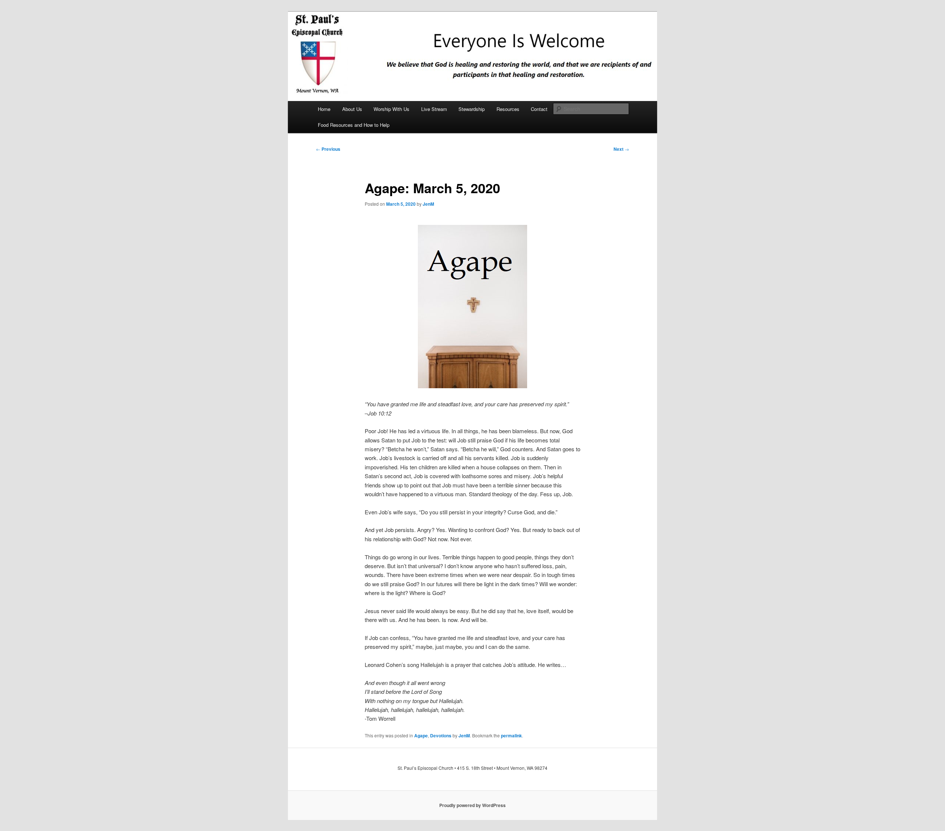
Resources (507, 108)
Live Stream (434, 108)
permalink (511, 735)
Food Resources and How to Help (353, 124)
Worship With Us (391, 108)
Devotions (440, 735)
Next (621, 149)
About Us (352, 108)
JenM (428, 204)
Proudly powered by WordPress (472, 805)
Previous (328, 149)
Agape (421, 735)
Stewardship (471, 108)
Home (324, 108)
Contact (539, 108)
